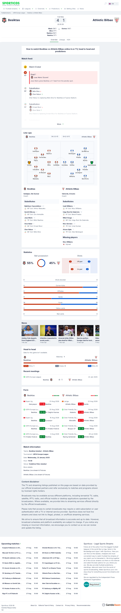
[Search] (105, 3)
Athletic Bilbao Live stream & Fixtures (37, 474)
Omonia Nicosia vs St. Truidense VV (52, 548)
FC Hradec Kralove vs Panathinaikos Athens (12, 588)
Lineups (62, 40)
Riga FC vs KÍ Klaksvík (10, 593)
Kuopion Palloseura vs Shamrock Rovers (12, 548)
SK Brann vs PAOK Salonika (51, 553)
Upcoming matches (10, 543)
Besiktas (27, 360)
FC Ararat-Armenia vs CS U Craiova (12, 568)
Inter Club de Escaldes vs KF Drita (52, 583)
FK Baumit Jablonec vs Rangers (12, 558)
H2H (68, 40)
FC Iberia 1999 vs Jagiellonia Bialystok (12, 563)
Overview (54, 40)
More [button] (59, 124)
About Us (34, 605)
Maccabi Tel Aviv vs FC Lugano (12, 553)
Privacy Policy (70, 605)
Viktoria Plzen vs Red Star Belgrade (52, 573)
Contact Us (59, 605)
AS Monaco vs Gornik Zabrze (12, 583)
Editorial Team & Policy (46, 605)
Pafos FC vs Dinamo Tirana (51, 568)
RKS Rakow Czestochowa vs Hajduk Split (52, 578)
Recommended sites (83, 605)
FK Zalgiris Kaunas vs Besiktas (52, 593)
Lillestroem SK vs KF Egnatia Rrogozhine (52, 558)
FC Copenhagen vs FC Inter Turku (52, 563)
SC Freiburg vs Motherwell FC (12, 578)
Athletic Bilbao (91, 360)
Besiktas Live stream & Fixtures (35, 470)
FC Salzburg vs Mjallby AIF (51, 588)
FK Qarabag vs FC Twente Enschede (12, 573)
